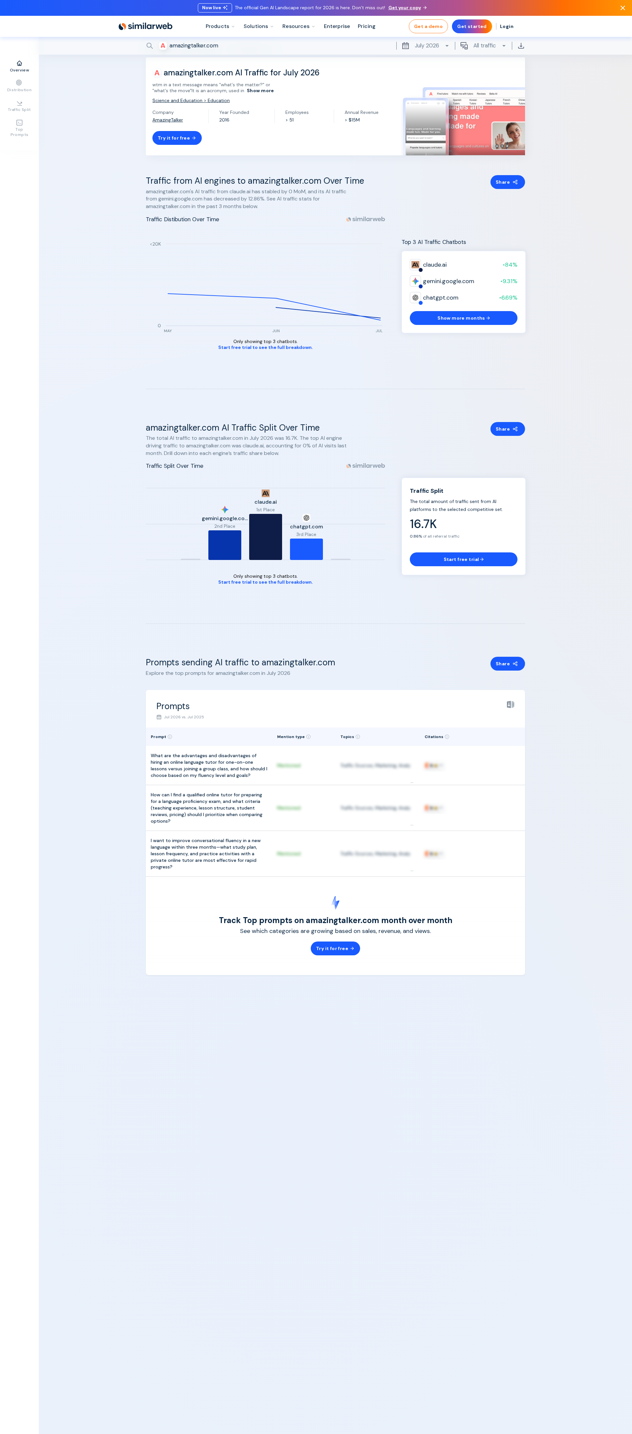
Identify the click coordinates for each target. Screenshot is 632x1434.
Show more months (461, 318)
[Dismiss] (623, 8)
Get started (472, 26)
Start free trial (461, 559)
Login (507, 26)
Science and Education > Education (191, 100)
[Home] (145, 26)
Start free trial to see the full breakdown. (265, 347)
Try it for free (174, 138)
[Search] (335, 46)
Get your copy (404, 8)
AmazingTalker (167, 120)
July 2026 (427, 45)
